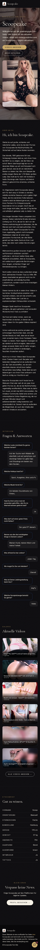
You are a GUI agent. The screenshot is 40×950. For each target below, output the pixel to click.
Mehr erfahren (12, 53)
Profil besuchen (20, 902)
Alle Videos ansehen (20, 774)
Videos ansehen (14, 47)
